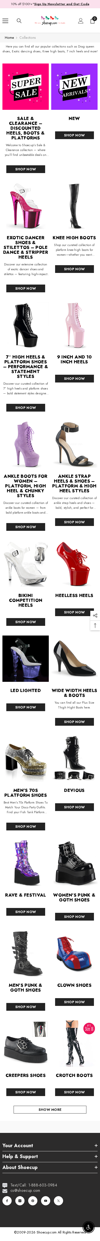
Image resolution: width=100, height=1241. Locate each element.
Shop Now (25, 169)
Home (9, 37)
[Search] (19, 21)
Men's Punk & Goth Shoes (25, 988)
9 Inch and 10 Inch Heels (74, 359)
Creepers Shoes (26, 1075)
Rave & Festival (25, 895)
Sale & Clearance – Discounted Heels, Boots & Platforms (25, 128)
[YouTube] (45, 1200)
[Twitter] (58, 1200)
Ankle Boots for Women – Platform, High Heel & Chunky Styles (25, 486)
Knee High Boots (74, 237)
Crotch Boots (74, 1075)
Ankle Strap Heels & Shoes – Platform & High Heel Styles (74, 483)
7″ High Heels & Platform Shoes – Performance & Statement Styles (25, 367)
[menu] (5, 21)
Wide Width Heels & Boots (74, 693)
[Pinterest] (32, 1200)
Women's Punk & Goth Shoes (74, 897)
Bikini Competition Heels (25, 600)
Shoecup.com (47, 1232)
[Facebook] (7, 1200)
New (74, 118)
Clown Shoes (74, 985)
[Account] (80, 21)
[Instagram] (20, 1200)
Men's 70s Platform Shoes (25, 793)
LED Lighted (25, 690)
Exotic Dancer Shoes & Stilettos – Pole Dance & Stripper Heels (25, 247)
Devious (74, 790)
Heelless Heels (74, 595)
